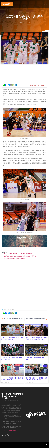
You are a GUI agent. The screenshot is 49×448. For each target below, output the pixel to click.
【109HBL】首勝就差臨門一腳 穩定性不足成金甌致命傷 (12, 338)
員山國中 (5, 309)
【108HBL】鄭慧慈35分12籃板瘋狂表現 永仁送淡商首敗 (12, 378)
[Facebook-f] (2, 435)
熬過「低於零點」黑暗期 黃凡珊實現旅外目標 (14, 258)
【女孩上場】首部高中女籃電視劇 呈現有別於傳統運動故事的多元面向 (20, 256)
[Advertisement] (25, 73)
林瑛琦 (9, 309)
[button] (44, 4)
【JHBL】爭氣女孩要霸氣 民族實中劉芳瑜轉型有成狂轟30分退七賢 (37, 338)
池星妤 (12, 309)
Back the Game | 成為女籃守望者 (8, 430)
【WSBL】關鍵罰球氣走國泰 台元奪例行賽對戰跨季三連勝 (18, 254)
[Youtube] (8, 435)
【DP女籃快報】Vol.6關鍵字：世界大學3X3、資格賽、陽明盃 (36, 378)
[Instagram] (5, 435)
